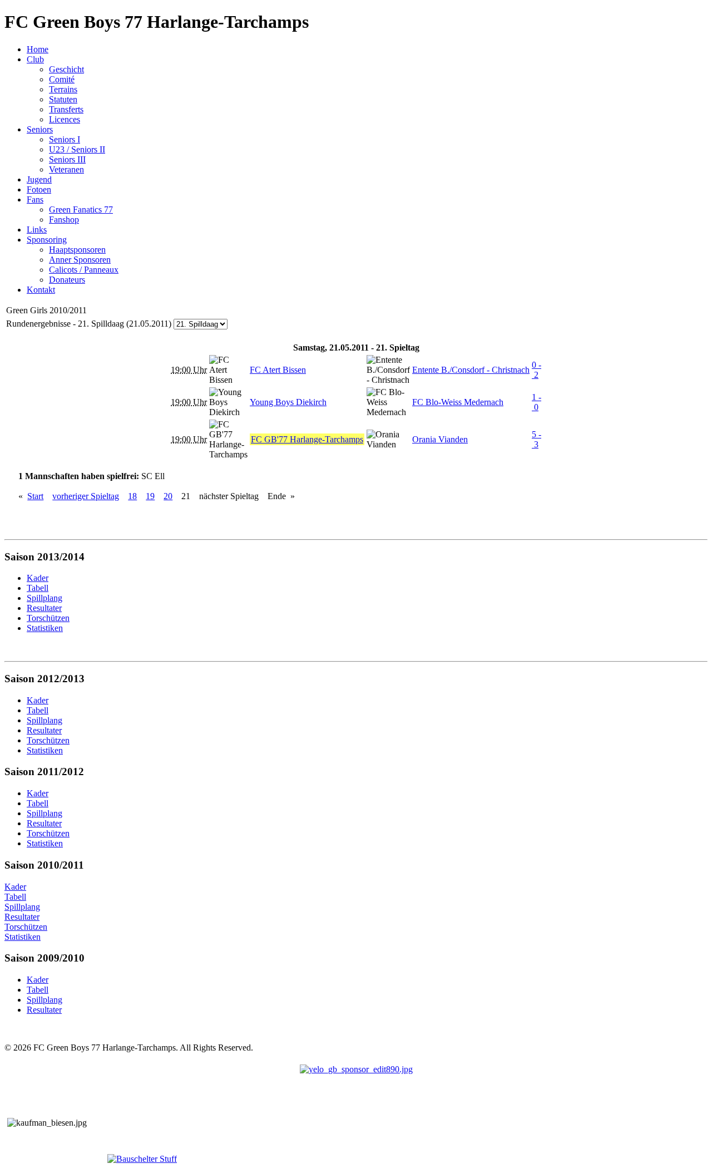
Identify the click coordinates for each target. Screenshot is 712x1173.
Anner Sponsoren (80, 259)
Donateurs (67, 279)
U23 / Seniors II (77, 149)
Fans (35, 199)
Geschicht (66, 69)
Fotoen (39, 189)
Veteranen (66, 169)
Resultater (21, 916)
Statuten (63, 99)
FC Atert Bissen (278, 369)
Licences (64, 119)
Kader (15, 886)
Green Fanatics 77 (81, 209)
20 (168, 496)
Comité (62, 79)
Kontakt (41, 289)
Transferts (66, 109)
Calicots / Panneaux (83, 269)
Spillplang (22, 906)
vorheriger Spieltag (85, 496)
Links (37, 229)
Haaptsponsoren (77, 249)
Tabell (15, 896)
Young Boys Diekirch (288, 402)
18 (132, 496)
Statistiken (22, 937)
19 (150, 496)
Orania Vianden (440, 439)
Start (35, 496)
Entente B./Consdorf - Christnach (471, 369)
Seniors (40, 129)
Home (37, 49)
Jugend (39, 179)
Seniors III (67, 159)
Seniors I (64, 139)
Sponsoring (47, 239)
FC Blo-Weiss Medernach (457, 402)
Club (35, 59)
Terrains (63, 89)
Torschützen (25, 926)
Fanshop (64, 219)
